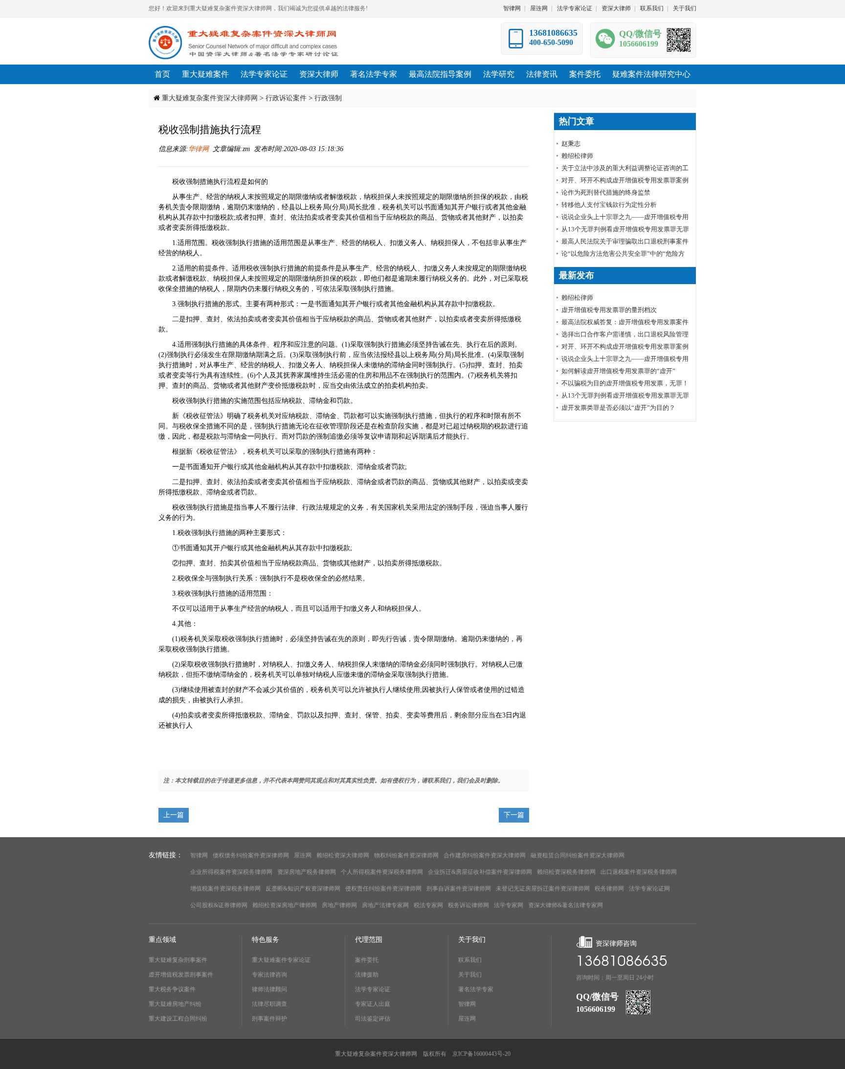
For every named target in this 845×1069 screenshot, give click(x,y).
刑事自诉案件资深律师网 (458, 888)
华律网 (198, 149)
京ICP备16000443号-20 (481, 1053)
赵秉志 (570, 143)
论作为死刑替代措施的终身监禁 (605, 192)
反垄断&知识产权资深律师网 (303, 888)
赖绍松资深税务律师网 (566, 872)
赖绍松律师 (577, 155)
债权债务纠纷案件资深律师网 (251, 855)
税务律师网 (609, 888)
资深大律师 (616, 8)
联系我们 (652, 8)
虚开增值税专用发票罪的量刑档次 (609, 309)
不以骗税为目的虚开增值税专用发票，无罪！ (625, 383)
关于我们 (684, 8)
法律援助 (366, 974)
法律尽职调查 (269, 1004)
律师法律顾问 (269, 989)
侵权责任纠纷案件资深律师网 (383, 888)
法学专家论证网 (649, 888)
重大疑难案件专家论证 (281, 960)
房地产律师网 (339, 905)
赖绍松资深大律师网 (342, 855)
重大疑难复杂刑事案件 (178, 960)
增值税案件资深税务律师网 (225, 888)
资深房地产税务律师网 (306, 872)
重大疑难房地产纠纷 (175, 1004)
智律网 (512, 8)
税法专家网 (428, 905)
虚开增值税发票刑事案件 (181, 974)
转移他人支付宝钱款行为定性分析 (609, 204)
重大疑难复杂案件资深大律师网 (210, 98)
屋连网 (539, 8)
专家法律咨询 (269, 974)
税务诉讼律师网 (468, 905)
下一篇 (514, 815)
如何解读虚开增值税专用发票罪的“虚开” (618, 371)
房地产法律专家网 (385, 905)
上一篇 (173, 815)
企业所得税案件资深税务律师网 (231, 872)
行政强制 (328, 98)
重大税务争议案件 (172, 989)
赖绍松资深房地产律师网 (284, 905)
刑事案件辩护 (269, 1018)
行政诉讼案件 (286, 98)
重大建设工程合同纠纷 (178, 1018)
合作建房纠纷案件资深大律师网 (485, 855)
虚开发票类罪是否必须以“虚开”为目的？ (618, 407)
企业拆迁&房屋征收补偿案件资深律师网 (480, 872)
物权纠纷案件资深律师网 (406, 855)
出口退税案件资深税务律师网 (638, 872)
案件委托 (366, 960)
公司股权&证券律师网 (218, 905)
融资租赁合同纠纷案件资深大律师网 (577, 855)
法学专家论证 (574, 8)
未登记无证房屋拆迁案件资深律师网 (543, 888)
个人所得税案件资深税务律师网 (382, 872)
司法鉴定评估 (372, 1018)
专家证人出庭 (372, 1004)
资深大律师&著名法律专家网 (565, 905)
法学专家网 (508, 905)
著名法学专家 (475, 989)
